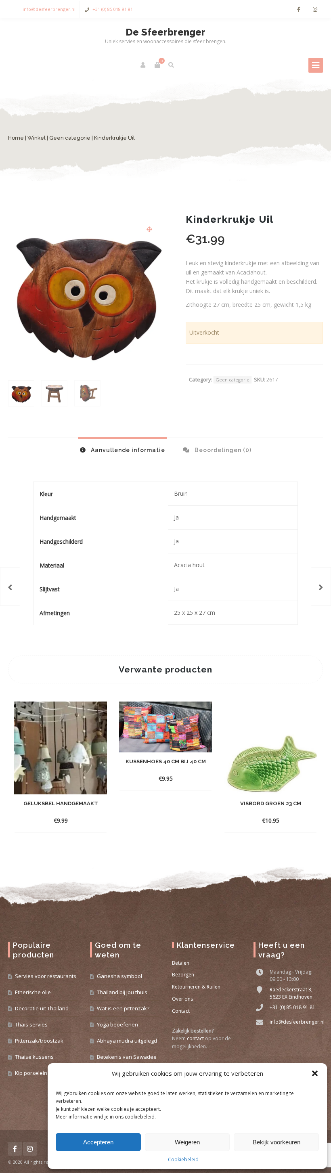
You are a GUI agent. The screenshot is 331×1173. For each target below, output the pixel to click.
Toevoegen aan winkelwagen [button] (60, 808)
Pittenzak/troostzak (39, 1040)
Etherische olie (33, 992)
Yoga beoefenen (117, 1024)
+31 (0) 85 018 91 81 (112, 9)
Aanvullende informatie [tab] (127, 450)
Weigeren (187, 1142)
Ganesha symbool (119, 976)
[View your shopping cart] (157, 65)
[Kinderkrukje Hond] (10, 586)
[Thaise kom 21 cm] (321, 586)
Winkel (36, 138)
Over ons (182, 998)
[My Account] (143, 65)
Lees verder (158, 778)
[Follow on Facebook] (299, 9)
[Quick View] (60, 820)
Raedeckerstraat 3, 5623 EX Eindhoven (291, 993)
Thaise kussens (34, 1056)
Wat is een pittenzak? (123, 1008)
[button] (315, 1073)
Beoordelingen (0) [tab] (222, 450)
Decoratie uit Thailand (42, 1008)
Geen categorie (69, 138)
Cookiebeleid (183, 1159)
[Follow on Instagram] (315, 9)
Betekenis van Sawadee (127, 1056)
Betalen (180, 962)
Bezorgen (183, 974)
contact (195, 1038)
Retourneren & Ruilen (196, 986)
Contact (181, 1011)
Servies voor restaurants (45, 976)
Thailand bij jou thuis (122, 992)
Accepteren (98, 1142)
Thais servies (31, 1024)
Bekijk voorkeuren (276, 1142)
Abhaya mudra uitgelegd (127, 1040)
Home (16, 138)
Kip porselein (31, 1073)
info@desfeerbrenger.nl (49, 9)
